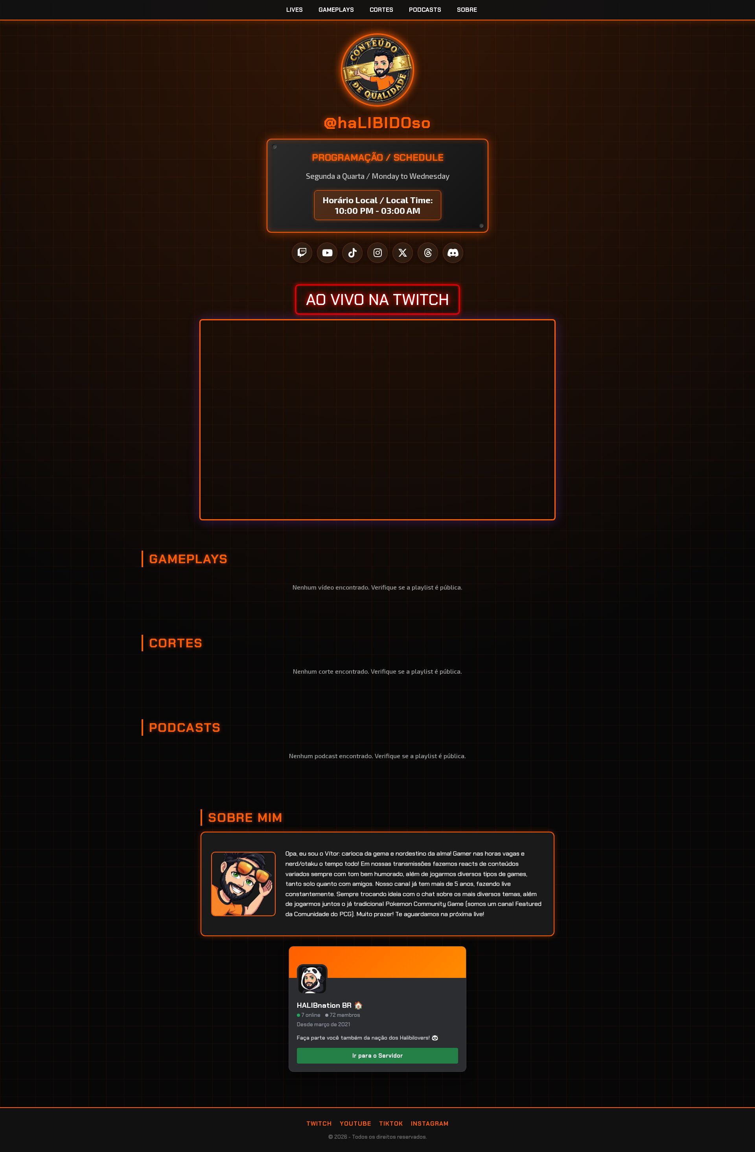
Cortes (381, 10)
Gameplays (336, 10)
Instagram (430, 1124)
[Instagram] (377, 253)
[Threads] (428, 253)
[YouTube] (327, 253)
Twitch (319, 1124)
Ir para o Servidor (377, 1056)
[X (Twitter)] (402, 253)
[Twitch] (302, 253)
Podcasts (425, 10)
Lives (294, 10)
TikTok (391, 1124)
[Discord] (453, 253)
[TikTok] (352, 253)
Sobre (467, 10)
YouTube (355, 1124)
